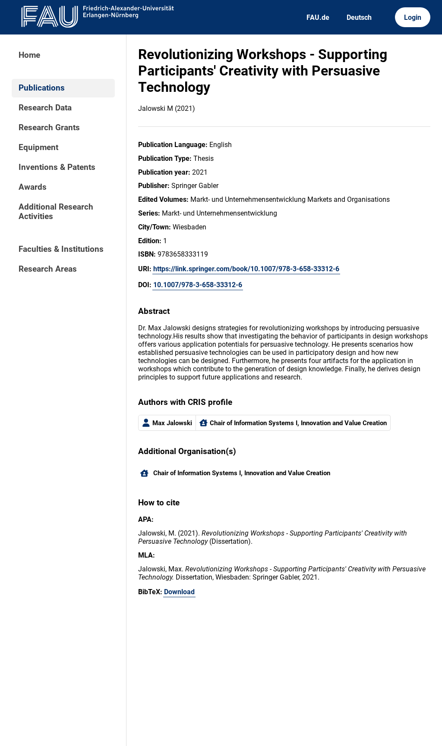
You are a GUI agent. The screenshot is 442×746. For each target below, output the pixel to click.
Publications (42, 88)
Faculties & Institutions (61, 249)
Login (412, 17)
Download (179, 592)
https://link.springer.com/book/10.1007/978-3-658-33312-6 (246, 269)
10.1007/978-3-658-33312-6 (197, 285)
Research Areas (48, 269)
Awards (33, 187)
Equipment (38, 147)
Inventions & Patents (57, 167)
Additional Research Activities (56, 211)
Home (29, 55)
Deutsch (359, 17)
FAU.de (317, 17)
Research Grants (49, 127)
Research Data (45, 108)
